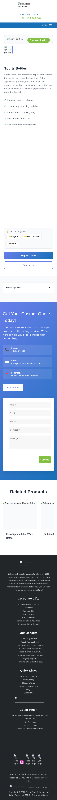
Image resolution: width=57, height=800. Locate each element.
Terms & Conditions (28, 676)
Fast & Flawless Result (30, 642)
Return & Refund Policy (28, 686)
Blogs (28, 689)
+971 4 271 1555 (18, 351)
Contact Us (28, 265)
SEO (27, 795)
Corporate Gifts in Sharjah (29, 624)
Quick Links (28, 670)
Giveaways (28, 608)
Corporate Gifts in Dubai (28, 604)
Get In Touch (28, 709)
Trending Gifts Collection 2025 (30, 662)
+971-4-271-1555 (29, 14)
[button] (45, 25)
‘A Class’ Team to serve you (30, 648)
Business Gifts (28, 611)
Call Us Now (13, 387)
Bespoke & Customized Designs (30, 645)
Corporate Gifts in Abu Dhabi (29, 621)
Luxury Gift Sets (28, 617)
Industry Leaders (30, 639)
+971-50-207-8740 (30, 18)
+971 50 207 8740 (30, 725)
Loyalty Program (30, 658)
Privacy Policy (28, 680)
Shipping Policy (28, 683)
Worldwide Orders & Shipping (30, 655)
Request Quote (28, 255)
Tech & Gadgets (28, 614)
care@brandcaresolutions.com (26, 363)
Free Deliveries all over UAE (30, 652)
